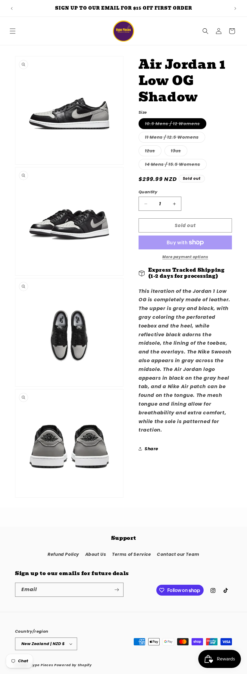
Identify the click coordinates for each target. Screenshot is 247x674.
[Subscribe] (116, 590)
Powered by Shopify (73, 665)
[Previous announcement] (11, 8)
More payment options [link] (185, 256)
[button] (12, 31)
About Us (95, 554)
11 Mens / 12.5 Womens (175, 138)
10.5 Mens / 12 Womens (175, 124)
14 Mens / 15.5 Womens (176, 165)
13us (179, 151)
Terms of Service (131, 554)
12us (153, 151)
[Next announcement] (235, 8)
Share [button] (151, 449)
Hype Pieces (41, 665)
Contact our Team (178, 554)
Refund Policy (63, 554)
